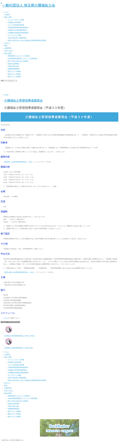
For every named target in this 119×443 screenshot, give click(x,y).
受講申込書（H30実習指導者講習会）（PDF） (19, 272)
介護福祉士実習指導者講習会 (10, 322)
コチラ (5, 318)
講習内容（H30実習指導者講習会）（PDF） (18, 162)
